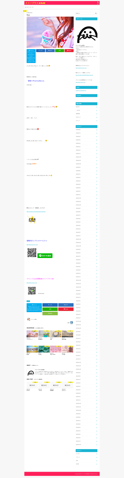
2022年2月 (78, 314)
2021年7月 (78, 338)
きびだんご (78, 117)
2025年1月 (78, 194)
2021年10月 (78, 328)
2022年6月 (78, 300)
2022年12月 (78, 280)
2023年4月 (78, 266)
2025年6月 (78, 177)
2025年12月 (78, 157)
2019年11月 (78, 406)
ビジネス (78, 453)
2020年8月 (78, 376)
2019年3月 (78, 434)
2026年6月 (78, 136)
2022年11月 (78, 283)
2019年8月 (78, 417)
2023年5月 (78, 263)
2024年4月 (78, 225)
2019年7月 (78, 420)
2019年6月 (78, 424)
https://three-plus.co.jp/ (32, 282)
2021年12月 (78, 321)
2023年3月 (78, 270)
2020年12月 (78, 362)
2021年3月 (78, 352)
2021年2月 (78, 355)
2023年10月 (78, 246)
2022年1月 (78, 317)
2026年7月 (78, 133)
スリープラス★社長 (39, 369)
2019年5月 (78, 427)
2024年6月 (78, 218)
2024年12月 (78, 198)
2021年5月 (78, 345)
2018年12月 (78, 444)
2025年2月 (78, 191)
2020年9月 (78, 372)
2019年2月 (78, 437)
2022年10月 (78, 287)
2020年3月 (78, 393)
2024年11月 (78, 201)
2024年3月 (78, 228)
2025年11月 (78, 160)
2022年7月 (78, 297)
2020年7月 (78, 379)
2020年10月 (78, 369)
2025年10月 (78, 163)
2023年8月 (78, 252)
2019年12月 (78, 403)
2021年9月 (78, 331)
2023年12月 (78, 239)
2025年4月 (78, 184)
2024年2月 (78, 232)
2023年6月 (78, 259)
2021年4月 (78, 348)
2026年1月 (78, 153)
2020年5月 (78, 386)
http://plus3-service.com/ (32, 244)
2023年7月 (78, 256)
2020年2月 (78, 396)
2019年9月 (78, 413)
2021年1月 (78, 359)
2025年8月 (78, 170)
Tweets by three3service (81, 90)
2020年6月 (78, 383)
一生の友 (78, 110)
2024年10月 (78, 205)
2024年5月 (78, 222)
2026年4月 (78, 143)
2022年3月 (78, 311)
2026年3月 (78, 146)
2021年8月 (78, 335)
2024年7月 (78, 215)
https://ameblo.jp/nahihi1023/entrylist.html (36, 211)
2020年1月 (78, 400)
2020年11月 (78, 365)
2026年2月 (78, 150)
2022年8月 (78, 294)
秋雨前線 (78, 113)
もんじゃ (78, 120)
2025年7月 (78, 174)
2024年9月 (78, 208)
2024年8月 (78, 211)
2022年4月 (78, 307)
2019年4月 (78, 430)
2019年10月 (78, 410)
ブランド (78, 457)
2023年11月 (78, 242)
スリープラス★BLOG (35, 3)
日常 (29, 301)
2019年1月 (78, 441)
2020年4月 (78, 389)
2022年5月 (78, 304)
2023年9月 (78, 249)
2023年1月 (78, 276)
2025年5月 (78, 180)
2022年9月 (78, 290)
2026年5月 (78, 139)
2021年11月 (78, 324)
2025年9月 (78, 167)
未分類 (77, 463)
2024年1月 (78, 235)
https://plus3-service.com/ (81, 67)
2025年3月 (78, 187)
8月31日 (77, 106)
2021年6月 (78, 341)
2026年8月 (78, 129)
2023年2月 (78, 273)
